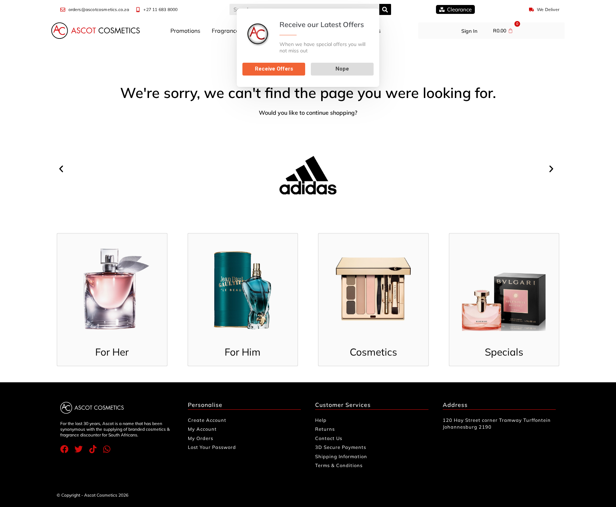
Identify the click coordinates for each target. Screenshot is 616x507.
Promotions (185, 30)
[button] (63, 169)
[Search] (385, 9)
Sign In (469, 31)
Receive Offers (274, 69)
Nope (342, 69)
